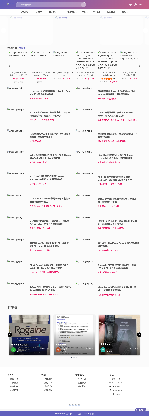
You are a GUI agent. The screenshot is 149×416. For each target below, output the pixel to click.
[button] (140, 66)
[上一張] (3, 30)
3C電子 (39, 12)
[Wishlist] (130, 4)
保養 (84, 12)
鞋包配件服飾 (69, 12)
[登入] (135, 4)
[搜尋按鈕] (83, 4)
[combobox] (48, 4)
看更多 (22, 48)
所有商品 (96, 12)
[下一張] (145, 30)
